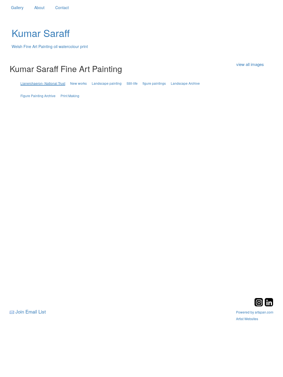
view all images (250, 64)
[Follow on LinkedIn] (268, 304)
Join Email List (30, 311)
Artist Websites (247, 318)
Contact (62, 7)
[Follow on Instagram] (259, 304)
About (39, 7)
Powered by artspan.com (254, 312)
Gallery (17, 7)
